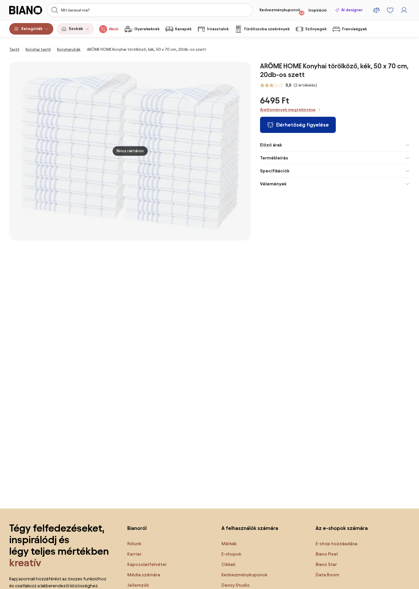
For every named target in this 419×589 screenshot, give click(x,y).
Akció (114, 29)
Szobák (76, 29)
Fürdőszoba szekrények (267, 29)
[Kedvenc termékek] (390, 10)
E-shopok (231, 554)
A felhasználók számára (249, 528)
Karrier (134, 554)
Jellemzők (138, 585)
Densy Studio (235, 585)
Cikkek (228, 564)
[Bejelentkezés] (404, 10)
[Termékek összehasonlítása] (376, 10)
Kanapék (183, 29)
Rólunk (134, 543)
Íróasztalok (218, 29)
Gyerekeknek (147, 29)
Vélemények (273, 183)
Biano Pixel (327, 554)
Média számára (143, 574)
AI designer (352, 10)
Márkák (229, 543)
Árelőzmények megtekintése (288, 110)
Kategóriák (31, 29)
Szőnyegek (316, 29)
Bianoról (137, 528)
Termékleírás (274, 157)
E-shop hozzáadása (336, 543)
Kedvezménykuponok (281, 11)
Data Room (327, 574)
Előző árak (271, 144)
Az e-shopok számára (342, 528)
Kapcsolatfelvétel (146, 564)
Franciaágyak (354, 29)
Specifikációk (274, 170)
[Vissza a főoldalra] (26, 10)
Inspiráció (317, 10)
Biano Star (326, 564)
